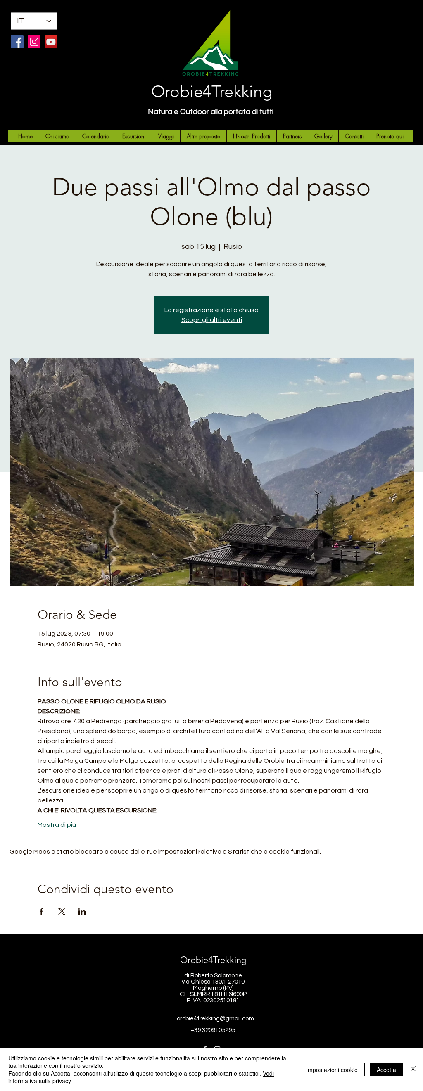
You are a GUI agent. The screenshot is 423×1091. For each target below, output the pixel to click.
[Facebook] (17, 41)
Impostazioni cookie (332, 1069)
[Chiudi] (413, 1069)
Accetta (386, 1069)
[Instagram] (34, 41)
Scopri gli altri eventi (211, 320)
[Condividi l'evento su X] (62, 911)
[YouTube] (51, 41)
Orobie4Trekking (211, 91)
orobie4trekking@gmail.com (215, 1018)
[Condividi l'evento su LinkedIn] (82, 911)
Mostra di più (57, 824)
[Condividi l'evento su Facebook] (41, 911)
